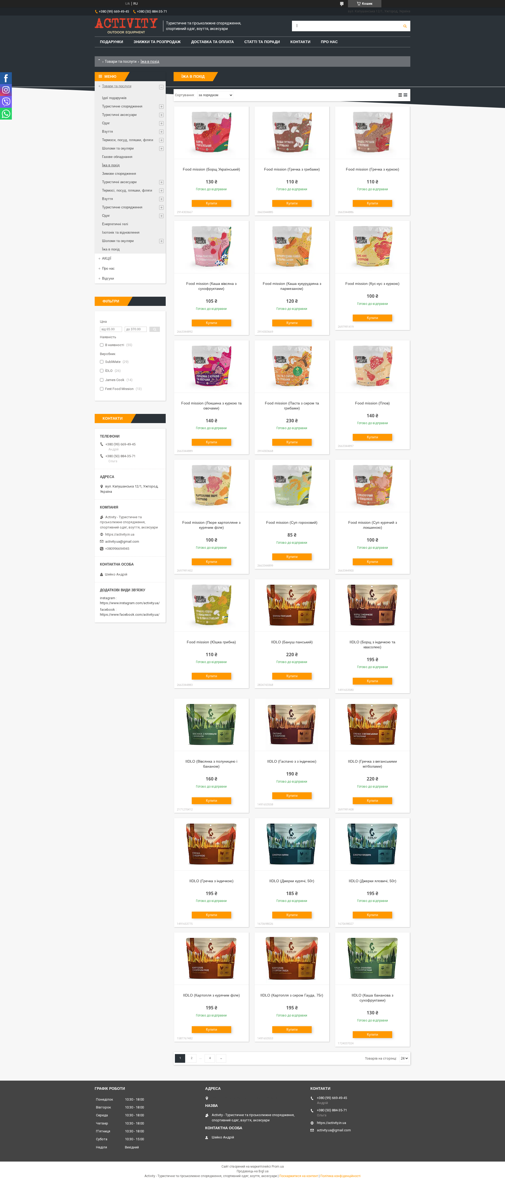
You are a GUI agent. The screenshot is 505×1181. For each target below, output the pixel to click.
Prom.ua (278, 1166)
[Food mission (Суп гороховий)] (292, 486)
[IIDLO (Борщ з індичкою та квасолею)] (372, 605)
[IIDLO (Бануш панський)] (292, 605)
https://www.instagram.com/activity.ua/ (130, 603)
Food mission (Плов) (372, 403)
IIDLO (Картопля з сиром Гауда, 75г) (291, 995)
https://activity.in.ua (119, 534)
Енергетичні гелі (115, 224)
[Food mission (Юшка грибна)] (211, 605)
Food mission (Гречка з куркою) (372, 169)
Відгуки (108, 278)
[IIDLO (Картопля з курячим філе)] (211, 958)
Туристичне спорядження (122, 106)
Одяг (106, 123)
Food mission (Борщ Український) (211, 169)
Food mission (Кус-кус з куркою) (372, 283)
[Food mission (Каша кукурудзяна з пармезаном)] (292, 247)
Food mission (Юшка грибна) (211, 642)
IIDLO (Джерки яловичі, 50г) (372, 881)
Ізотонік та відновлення (120, 232)
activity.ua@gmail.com (122, 541)
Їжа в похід (111, 165)
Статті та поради (262, 42)
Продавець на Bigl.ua (253, 1171)
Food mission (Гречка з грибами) (292, 169)
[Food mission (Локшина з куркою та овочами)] (211, 366)
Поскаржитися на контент (298, 1176)
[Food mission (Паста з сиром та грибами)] (292, 366)
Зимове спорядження (119, 174)
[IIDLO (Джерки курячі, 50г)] (292, 844)
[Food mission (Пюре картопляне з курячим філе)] (211, 486)
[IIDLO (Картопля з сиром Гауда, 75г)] (292, 958)
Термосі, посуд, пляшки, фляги (127, 190)
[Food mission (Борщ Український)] (211, 132)
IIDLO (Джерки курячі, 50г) (291, 881)
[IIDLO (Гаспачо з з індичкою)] (292, 725)
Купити (211, 203)
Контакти (300, 42)
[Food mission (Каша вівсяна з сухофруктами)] (211, 247)
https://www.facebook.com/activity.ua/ (129, 615)
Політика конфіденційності (340, 1176)
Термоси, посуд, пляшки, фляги (127, 140)
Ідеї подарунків (114, 98)
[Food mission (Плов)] (372, 366)
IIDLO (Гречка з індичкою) (211, 881)
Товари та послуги (121, 61)
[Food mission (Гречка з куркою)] (372, 132)
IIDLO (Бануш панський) (292, 642)
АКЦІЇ (106, 258)
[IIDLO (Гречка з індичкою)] (211, 844)
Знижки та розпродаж (157, 42)
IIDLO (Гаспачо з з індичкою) (291, 761)
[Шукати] (405, 26)
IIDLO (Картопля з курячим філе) (211, 995)
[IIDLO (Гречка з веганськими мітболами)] (372, 725)
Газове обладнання (117, 157)
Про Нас (329, 42)
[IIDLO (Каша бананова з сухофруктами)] (372, 958)
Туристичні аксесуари (119, 115)
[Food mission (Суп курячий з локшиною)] (372, 486)
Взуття (107, 131)
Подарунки (111, 42)
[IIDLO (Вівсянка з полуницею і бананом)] (211, 725)
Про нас (108, 268)
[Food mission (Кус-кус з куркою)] (372, 247)
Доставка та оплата (212, 42)
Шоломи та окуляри (118, 148)
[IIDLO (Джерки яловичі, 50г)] (372, 844)
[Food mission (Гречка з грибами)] (292, 132)
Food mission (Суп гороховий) (291, 522)
